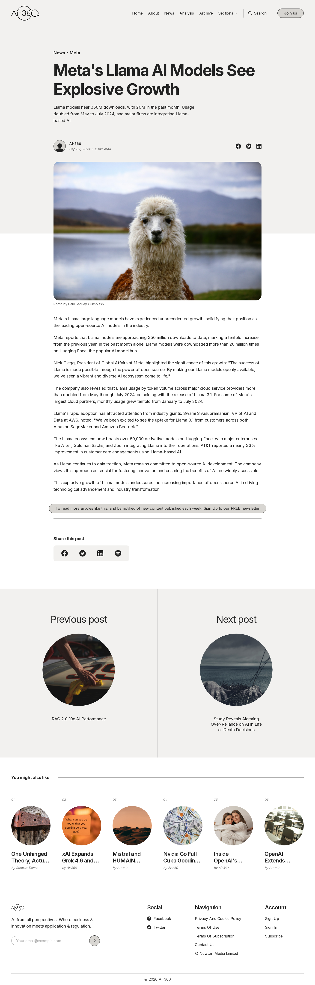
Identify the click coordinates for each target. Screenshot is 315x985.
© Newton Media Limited (216, 953)
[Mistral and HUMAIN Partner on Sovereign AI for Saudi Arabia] (132, 825)
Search (260, 13)
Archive (206, 13)
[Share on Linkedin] (259, 146)
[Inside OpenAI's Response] (233, 825)
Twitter (160, 927)
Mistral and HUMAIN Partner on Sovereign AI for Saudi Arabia (128, 857)
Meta (75, 52)
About (153, 13)
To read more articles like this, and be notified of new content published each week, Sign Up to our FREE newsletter (158, 508)
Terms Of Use (207, 927)
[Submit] (94, 940)
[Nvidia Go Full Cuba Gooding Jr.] (182, 825)
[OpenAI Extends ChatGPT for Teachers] (284, 825)
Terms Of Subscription (215, 936)
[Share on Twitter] (248, 146)
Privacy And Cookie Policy (218, 918)
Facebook (162, 918)
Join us (290, 13)
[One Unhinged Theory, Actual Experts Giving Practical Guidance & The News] (31, 825)
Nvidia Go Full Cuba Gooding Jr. (180, 857)
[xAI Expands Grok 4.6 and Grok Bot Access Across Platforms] (81, 825)
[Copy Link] (118, 553)
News (169, 13)
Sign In (271, 927)
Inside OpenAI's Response (226, 857)
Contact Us (204, 944)
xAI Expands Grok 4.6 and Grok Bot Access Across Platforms (80, 857)
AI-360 (75, 143)
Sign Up (272, 918)
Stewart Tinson (27, 868)
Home (137, 13)
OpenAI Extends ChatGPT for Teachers (279, 857)
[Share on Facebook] (238, 146)
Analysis (186, 13)
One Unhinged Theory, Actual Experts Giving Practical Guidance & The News (31, 857)
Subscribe (274, 936)
